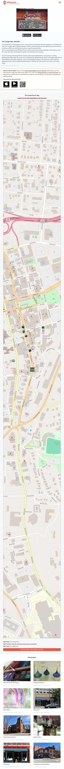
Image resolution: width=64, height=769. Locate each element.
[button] (32, 369)
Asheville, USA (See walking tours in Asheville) (24, 644)
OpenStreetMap (51, 637)
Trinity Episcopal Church (9, 737)
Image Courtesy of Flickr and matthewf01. (10, 65)
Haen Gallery (6, 710)
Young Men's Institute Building (41, 764)
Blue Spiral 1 (36, 710)
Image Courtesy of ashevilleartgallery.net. (41, 712)
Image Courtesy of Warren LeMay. (40, 767)
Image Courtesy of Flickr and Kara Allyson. (41, 739)
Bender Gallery (37, 737)
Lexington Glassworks (38, 683)
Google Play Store (53, 73)
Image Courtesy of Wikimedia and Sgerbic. (41, 685)
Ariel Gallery (6, 764)
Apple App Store (42, 73)
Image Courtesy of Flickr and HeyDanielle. (11, 685)
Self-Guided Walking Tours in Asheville (36, 71)
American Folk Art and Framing (11, 683)
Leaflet (45, 637)
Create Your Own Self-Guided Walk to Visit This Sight (32, 98)
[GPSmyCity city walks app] (11, 3)
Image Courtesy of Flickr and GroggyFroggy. (12, 712)
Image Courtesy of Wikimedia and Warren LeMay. (13, 739)
